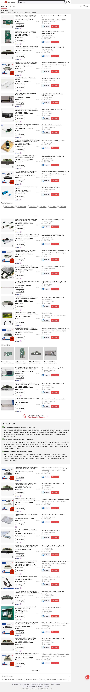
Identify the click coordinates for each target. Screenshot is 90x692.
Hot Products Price (24, 684)
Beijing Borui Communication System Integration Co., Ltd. (52, 94)
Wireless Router (19, 206)
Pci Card (43, 679)
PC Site (52, 684)
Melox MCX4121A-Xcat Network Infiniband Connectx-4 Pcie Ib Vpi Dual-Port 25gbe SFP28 (25, 31)
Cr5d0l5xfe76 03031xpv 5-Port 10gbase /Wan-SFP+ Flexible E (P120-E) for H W (27, 383)
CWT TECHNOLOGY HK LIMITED (51, 607)
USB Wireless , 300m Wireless (26, 576)
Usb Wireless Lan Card (8, 679)
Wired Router (30, 206)
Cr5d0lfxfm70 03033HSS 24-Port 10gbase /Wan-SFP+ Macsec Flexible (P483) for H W (27, 592)
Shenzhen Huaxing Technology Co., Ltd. (53, 140)
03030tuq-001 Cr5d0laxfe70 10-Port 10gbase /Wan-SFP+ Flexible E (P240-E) (26, 468)
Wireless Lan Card (51, 679)
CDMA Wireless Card (63, 679)
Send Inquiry (20, 25)
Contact (47, 686)
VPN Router (60, 206)
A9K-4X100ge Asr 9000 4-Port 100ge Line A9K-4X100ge (27, 282)
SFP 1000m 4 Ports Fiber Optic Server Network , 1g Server (27, 125)
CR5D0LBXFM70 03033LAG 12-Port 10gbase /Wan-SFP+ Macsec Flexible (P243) (26, 297)
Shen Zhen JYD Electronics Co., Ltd (52, 125)
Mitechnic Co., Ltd (47, 313)
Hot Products (15, 684)
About (23, 686)
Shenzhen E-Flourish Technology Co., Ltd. (53, 399)
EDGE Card (29, 679)
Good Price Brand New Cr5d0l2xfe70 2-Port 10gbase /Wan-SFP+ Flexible (26, 561)
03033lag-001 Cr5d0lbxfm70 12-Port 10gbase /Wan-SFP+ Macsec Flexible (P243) (26, 63)
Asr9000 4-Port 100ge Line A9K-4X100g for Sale (25, 94)
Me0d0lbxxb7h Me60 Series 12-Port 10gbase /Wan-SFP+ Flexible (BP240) (26, 47)
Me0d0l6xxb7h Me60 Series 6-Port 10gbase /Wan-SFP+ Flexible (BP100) (26, 156)
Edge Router (50, 206)
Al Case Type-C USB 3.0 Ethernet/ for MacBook (26, 530)
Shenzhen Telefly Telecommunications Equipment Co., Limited (53, 32)
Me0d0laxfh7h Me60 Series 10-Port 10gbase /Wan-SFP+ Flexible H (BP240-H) (26, 546)
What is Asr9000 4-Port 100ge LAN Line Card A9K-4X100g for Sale (50, 362)
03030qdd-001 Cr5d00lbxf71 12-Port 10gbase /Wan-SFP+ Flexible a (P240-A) (27, 654)
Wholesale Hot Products (37, 684)
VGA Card (34, 12)
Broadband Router (7, 206)
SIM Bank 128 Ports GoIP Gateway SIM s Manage (26, 515)
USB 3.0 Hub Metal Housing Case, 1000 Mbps (26, 187)
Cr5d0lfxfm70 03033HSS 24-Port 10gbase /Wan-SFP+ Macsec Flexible (26, 172)
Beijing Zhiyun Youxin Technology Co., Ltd (54, 282)
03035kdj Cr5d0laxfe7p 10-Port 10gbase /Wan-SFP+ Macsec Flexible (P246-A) (26, 329)
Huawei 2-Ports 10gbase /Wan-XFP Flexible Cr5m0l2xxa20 (27, 399)
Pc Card (9, 12)
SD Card (21, 12)
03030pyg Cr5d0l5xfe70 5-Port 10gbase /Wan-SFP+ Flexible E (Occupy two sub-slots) (27, 499)
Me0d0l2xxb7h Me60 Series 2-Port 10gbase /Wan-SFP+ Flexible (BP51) (26, 483)
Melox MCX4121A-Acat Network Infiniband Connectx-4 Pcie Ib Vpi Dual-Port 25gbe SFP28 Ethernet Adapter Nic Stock (26, 16)
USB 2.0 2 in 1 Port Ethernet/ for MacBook (25, 78)
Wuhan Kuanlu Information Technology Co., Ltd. (55, 63)
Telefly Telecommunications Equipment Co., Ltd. (54, 16)
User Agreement (31, 686)
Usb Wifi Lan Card (19, 679)
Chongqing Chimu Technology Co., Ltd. (53, 47)
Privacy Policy (39, 686)
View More (35, 671)
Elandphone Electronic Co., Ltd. (51, 577)
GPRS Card (36, 679)
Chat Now (46, 26)
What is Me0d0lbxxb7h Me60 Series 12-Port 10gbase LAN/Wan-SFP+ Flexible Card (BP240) (35, 362)
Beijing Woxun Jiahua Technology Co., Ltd (54, 109)
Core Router (41, 206)
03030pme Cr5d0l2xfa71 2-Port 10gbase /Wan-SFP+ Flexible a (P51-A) (25, 251)
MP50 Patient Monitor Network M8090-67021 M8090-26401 (25, 607)
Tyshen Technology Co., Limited (51, 78)
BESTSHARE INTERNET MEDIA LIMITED (53, 515)
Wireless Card (27, 12)
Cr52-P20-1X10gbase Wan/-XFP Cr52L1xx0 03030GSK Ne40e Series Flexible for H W (27, 235)
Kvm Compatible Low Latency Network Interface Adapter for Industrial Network (26, 109)
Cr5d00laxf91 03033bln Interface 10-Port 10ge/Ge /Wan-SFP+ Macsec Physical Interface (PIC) (26, 623)
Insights (58, 684)
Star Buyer (46, 684)
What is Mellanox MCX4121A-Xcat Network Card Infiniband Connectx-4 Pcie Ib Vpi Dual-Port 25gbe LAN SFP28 (21, 362)
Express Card (15, 12)
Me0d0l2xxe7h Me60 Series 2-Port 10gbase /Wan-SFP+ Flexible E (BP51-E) (26, 638)
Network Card (3, 12)
